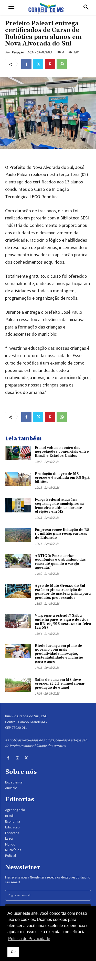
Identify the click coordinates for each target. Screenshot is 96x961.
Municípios (13, 850)
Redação (17, 52)
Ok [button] (13, 952)
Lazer (9, 838)
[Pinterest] (50, 64)
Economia (12, 821)
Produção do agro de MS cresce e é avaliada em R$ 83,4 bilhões (62, 478)
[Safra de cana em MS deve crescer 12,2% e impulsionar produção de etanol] (18, 685)
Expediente (14, 782)
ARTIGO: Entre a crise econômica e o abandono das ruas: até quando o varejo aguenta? (60, 562)
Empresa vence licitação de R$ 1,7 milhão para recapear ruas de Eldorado (62, 534)
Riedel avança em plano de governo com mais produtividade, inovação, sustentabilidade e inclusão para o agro (59, 654)
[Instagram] (17, 758)
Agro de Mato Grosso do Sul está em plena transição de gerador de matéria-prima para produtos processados (63, 592)
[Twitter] (38, 64)
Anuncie (11, 788)
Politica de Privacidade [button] (29, 938)
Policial (10, 855)
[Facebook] (26, 64)
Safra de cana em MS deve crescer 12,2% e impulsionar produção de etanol (60, 684)
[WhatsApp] (62, 64)
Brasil (9, 815)
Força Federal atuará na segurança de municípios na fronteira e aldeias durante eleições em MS (59, 506)
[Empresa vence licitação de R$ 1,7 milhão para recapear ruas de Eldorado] (18, 535)
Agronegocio (15, 809)
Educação (12, 827)
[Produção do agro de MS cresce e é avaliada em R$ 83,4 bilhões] (18, 479)
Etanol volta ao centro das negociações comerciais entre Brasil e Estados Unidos (62, 452)
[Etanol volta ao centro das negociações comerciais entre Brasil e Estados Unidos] (18, 453)
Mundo (10, 844)
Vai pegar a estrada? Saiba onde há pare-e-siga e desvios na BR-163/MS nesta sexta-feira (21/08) (63, 622)
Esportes (12, 832)
